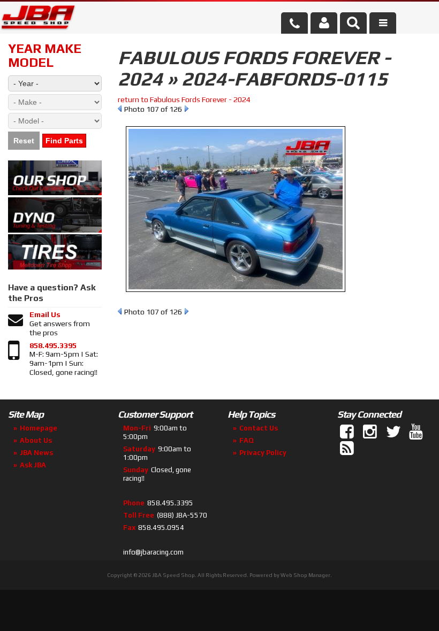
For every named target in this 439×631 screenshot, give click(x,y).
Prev (120, 108)
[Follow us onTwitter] (394, 432)
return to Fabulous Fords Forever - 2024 (184, 99)
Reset (23, 140)
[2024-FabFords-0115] (235, 297)
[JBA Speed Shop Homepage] (38, 19)
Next (186, 108)
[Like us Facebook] (348, 432)
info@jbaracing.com (153, 552)
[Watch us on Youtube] (417, 432)
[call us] (294, 23)
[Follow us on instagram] (371, 432)
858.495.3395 (53, 345)
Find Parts (64, 140)
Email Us (44, 314)
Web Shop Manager (305, 575)
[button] (353, 23)
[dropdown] (382, 23)
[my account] (324, 23)
